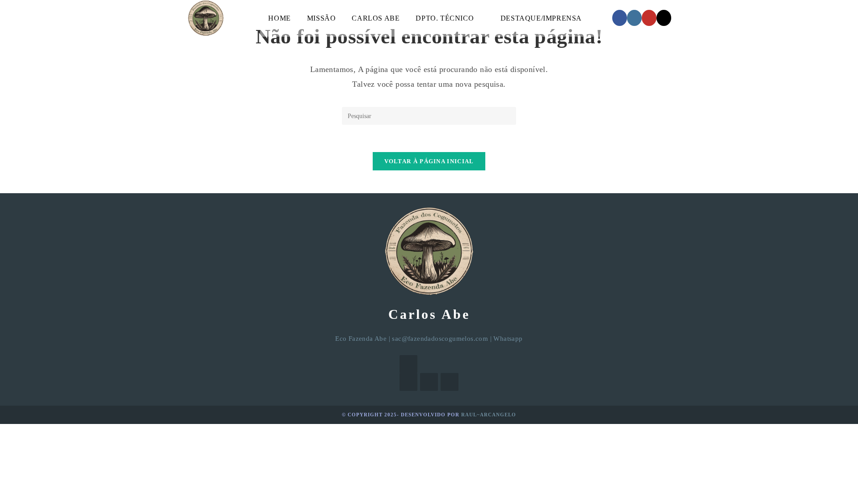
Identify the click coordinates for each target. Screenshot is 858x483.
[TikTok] (663, 18)
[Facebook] (619, 18)
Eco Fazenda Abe (361, 338)
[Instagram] (634, 18)
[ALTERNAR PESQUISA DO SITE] (600, 18)
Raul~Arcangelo (488, 414)
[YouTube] (649, 18)
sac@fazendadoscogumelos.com (440, 338)
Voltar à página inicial (429, 161)
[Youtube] (449, 382)
